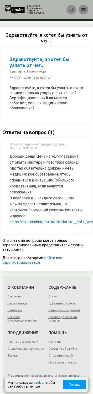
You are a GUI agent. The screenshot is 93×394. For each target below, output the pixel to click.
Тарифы (12, 355)
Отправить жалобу (60, 355)
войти (49, 258)
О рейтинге (14, 310)
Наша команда (17, 303)
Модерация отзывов (62, 362)
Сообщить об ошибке (62, 348)
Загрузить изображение (64, 310)
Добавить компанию (62, 303)
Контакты (54, 341)
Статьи (52, 296)
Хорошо (74, 384)
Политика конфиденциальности (22, 319)
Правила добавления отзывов (63, 319)
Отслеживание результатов (25, 348)
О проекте (14, 296)
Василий (16, 71)
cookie (38, 382)
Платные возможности (22, 341)
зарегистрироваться (21, 262)
